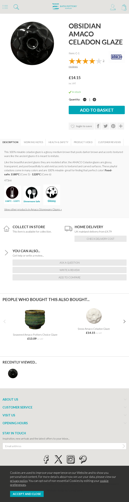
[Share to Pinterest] (113, 126)
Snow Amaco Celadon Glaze (94, 328)
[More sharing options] (120, 126)
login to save (84, 126)
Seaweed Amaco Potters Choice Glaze (35, 334)
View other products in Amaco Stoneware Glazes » (33, 209)
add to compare (69, 277)
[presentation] (4, 321)
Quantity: (74, 99)
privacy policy (19, 481)
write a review (70, 269)
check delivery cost (100, 238)
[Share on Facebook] (98, 126)
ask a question (70, 262)
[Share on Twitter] (105, 126)
